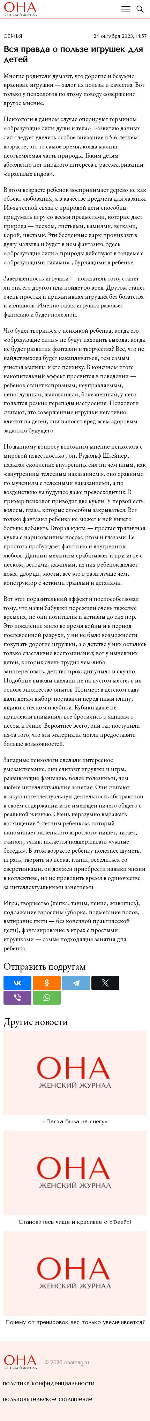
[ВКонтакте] (17, 983)
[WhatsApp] (47, 998)
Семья (12, 36)
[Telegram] (76, 983)
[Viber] (17, 998)
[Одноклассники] (47, 983)
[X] (105, 983)
